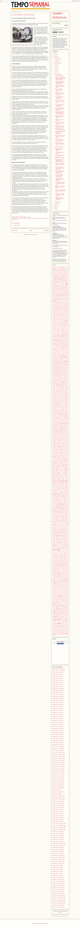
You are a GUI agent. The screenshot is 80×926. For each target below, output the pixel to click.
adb (53, 276)
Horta (54, 402)
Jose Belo (58, 423)
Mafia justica (62, 461)
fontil (59, 375)
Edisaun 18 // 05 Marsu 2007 (58, 879)
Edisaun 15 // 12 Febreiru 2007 (59, 881)
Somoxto (54, 571)
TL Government (60, 593)
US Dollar (65, 610)
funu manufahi (59, 385)
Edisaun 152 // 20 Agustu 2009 (59, 758)
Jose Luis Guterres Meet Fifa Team (58, 424)
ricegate (56, 557)
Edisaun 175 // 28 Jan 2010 (58, 716)
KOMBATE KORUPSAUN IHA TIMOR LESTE (60, 438)
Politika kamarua (65, 533)
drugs (67, 345)
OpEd (65, 505)
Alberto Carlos (65, 280)
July (56, 66)
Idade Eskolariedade (58, 407)
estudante (57, 361)
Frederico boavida (64, 382)
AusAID (60, 299)
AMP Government (28, 218)
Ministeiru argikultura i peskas (62, 478)
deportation (63, 329)
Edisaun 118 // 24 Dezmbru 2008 (59, 823)
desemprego (56, 330)
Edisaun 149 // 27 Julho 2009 (58, 764)
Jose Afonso (54, 423)
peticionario (66, 519)
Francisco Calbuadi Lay (64, 379)
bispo (53, 306)
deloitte (64, 328)
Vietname (54, 617)
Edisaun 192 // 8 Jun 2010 (58, 684)
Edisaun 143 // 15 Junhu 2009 (58, 774)
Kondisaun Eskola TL (58, 441)
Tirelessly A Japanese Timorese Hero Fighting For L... (60, 144)
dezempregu (54, 332)
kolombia (63, 437)
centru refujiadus (58, 313)
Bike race (61, 305)
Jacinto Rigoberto (56, 418)
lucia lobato (58, 458)
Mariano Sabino (65, 465)
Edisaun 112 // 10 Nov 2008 (58, 835)
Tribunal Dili (55, 603)
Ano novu (63, 291)
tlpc (63, 596)
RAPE (62, 549)
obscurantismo (55, 501)
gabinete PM (55, 387)
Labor (65, 448)
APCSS (54, 295)
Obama (67, 500)
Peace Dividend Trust (56, 516)
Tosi (55, 599)
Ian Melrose (63, 406)
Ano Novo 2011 (58, 291)
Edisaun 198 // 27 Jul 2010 (58, 672)
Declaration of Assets (57, 327)
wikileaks (54, 621)
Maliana (54, 463)
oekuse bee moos (60, 502)
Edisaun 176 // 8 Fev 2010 (58, 714)
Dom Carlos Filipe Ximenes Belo (61, 340)
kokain (59, 435)
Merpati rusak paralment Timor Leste (58, 475)
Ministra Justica (64, 482)
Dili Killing (57, 335)
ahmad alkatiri (59, 279)
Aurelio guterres (56, 299)
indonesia (62, 409)
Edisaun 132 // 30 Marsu (57, 793)
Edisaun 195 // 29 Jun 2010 (58, 678)
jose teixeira (60, 425)
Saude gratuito (55, 560)
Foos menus (64, 377)
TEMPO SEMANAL (60, 15)
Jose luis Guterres (64, 423)
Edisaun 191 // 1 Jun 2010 (58, 686)
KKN (53, 435)
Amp (65, 288)
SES (63, 568)
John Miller (66, 421)
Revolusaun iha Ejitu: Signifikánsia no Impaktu (59, 149)
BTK (67, 309)
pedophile (62, 516)
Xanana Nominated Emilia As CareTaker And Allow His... (60, 190)
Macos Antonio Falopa (60, 460)
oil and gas (59, 503)
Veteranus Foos (59, 613)
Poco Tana (60, 528)
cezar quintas (66, 313)
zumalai (55, 635)
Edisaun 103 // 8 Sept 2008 (58, 851)
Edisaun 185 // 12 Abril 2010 (58, 698)
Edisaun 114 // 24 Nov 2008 (58, 831)
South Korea (58, 571)
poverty (54, 537)
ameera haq (58, 286)
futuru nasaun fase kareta (61, 386)
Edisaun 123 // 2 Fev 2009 (58, 811)
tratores (58, 602)
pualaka (54, 546)
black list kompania (65, 306)
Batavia (60, 302)
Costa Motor (54, 322)
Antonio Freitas (55, 294)
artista (60, 297)
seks (67, 565)
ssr (61, 572)
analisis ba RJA (65, 289)
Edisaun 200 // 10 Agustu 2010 (59, 668)
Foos (60, 377)
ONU (62, 505)
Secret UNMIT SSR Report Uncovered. (59, 75)
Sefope (62, 563)
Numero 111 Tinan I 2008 (61, 499)
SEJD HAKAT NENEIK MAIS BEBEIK (60, 564)
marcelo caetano (65, 464)
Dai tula (56, 323)
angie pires (60, 290)
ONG (60, 505)
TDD (57, 581)
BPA (56, 309)
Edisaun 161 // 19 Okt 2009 (58, 740)
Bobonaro (66, 307)
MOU (58, 488)
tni (53, 598)
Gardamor (59, 387)
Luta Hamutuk (63, 459)
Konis (64, 442)
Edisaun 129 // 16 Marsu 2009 (59, 799)
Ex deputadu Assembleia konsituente (58, 364)
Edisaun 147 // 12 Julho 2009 (58, 768)
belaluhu (59, 304)
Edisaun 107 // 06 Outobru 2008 (59, 845)
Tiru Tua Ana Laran (63, 592)
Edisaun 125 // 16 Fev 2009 (58, 807)
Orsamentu (64, 506)
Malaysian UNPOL (65, 462)
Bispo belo (56, 306)
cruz (67, 322)
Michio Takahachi (55, 476)
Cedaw (67, 311)
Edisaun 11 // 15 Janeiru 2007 (58, 891)
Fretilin (54, 383)
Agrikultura (64, 278)
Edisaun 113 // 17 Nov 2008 (58, 833)
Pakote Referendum (64, 509)
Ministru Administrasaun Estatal (57, 483)
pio (56, 523)
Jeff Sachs (59, 419)
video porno (66, 616)
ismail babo (61, 417)
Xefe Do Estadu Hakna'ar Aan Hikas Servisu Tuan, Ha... (60, 93)
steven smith (64, 572)
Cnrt (60, 316)
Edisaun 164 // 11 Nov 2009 (58, 738)
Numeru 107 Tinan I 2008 (62, 500)
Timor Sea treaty (62, 589)
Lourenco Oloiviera (59, 457)
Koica (56, 435)
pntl (53, 528)
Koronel (54, 445)
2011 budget (61, 268)
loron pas (66, 456)
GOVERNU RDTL (59, 394)
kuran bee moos (63, 447)
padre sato (56, 509)
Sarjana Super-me (63, 559)
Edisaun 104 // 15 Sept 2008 (58, 849)
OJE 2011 (62, 504)
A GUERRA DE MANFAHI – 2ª (61, 269)
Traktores (54, 602)
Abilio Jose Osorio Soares (19, 218)
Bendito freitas (55, 305)
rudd (55, 558)
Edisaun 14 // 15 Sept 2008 (58, 883)
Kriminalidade (55, 446)
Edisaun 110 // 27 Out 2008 (58, 839)
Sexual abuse (66, 568)
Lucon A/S (62, 458)
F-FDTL (66, 364)
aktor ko (61, 280)
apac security (66, 294)
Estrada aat (63, 360)
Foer (62, 374)
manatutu (57, 463)
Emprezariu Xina (62, 358)
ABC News (64, 274)
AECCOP (60, 277)
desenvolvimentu (61, 330)
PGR (67, 520)
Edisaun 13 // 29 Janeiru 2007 (58, 887)
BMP (58, 307)
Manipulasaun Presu (62, 463)
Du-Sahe (54, 346)
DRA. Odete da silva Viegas (59, 345)
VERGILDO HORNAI (65, 612)
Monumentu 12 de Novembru (63, 486)
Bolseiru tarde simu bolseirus (63, 308)
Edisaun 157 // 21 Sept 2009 (58, 748)
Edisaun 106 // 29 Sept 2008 (58, 847)
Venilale (60, 612)
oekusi (65, 502)
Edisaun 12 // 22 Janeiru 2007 (58, 889)
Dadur (53, 323)
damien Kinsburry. (63, 323)
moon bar (62, 487)
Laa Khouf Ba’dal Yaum (59, 146)
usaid (64, 611)
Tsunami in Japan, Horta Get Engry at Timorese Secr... (60, 101)
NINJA (54, 496)
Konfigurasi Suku (60, 442)
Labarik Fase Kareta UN (60, 448)
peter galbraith (61, 519)
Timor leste (59, 587)
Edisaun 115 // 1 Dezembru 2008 (59, 829)
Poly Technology (65, 534)
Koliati (56, 437)
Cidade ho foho (55, 315)
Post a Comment (17, 225)
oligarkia (57, 505)
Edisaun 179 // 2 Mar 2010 (58, 708)
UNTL (65, 608)
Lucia (55, 458)
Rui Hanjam (63, 558)
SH (53, 569)
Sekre (53, 565)
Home (30, 230)
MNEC (61, 485)
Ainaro (65, 279)
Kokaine (62, 435)
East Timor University (62, 350)
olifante (54, 505)
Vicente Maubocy (61, 616)
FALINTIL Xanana (56, 367)
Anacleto (61, 289)
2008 (55, 208)
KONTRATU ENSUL (65, 444)
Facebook (63, 366)
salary (56, 559)
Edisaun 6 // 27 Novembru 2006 (59, 899)
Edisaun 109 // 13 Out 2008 (58, 841)
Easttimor (59, 351)
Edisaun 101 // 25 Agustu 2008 (59, 855)
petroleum (64, 520)
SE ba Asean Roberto (62, 560)
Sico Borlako (62, 569)
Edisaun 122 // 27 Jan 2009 (58, 813)
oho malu (55, 503)
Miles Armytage (61, 477)
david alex (64, 324)
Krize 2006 (62, 446)
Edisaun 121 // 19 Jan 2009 (58, 815)
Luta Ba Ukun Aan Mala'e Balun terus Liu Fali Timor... (60, 187)
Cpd (58, 322)
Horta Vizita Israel (56, 403)
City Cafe (63, 315)
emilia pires (65, 356)
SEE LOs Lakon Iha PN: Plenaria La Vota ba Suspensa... (59, 123)
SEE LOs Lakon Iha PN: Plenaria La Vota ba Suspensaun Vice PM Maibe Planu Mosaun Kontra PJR (60, 562)
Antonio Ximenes (60, 294)
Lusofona (58, 459)
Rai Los (60, 548)
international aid (61, 413)
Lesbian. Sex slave (56, 454)
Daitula (59, 323)
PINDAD (54, 523)
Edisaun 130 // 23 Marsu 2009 (59, 797)
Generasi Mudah (62, 388)
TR (60, 599)
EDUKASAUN (55, 352)
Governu (54, 394)
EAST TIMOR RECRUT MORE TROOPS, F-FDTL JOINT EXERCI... (60, 113)
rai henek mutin (56, 548)
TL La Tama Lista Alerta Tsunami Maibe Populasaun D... (59, 105)
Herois (54, 400)
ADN (57, 277)
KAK (53, 429)
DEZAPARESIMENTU (64, 331)
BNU (60, 307)
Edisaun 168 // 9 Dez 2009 (58, 730)
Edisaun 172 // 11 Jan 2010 (58, 722)
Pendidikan (66, 517)
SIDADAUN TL (59, 570)
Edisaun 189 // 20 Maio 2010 (58, 690)
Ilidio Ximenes (65, 407)
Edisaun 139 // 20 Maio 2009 (58, 781)
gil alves (13, 219)
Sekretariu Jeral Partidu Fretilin (60, 565)
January (56, 203)
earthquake (60, 346)
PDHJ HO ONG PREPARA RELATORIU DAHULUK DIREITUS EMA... (60, 78)
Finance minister (58, 373)
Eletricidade (62, 354)
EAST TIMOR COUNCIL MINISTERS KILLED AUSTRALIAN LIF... (59, 82)
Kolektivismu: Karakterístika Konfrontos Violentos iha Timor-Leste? (60, 436)
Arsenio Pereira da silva (59, 296)
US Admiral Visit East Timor (58, 610)
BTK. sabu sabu (56, 310)
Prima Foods (57, 541)
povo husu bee (58, 537)
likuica (57, 455)
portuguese (64, 535)
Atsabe (63, 298)
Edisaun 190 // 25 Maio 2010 (58, 688)
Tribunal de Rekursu (64, 602)
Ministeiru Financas (64, 479)
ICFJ (65, 406)
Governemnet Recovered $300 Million (62, 393)
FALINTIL (66, 366)
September (57, 63)
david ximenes (63, 326)
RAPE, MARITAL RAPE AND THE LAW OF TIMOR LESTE (59, 171)
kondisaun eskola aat (64, 440)
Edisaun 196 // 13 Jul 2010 (58, 676)
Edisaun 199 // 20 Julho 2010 (58, 670)
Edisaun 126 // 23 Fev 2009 (58, 805)
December (57, 58)
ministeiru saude (65, 480)
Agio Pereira (56, 278)
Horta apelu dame (58, 402)
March (56, 73)
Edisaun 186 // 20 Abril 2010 (58, 696)
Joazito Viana (58, 421)
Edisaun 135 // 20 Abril (57, 789)
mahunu (54, 462)
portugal (54, 535)
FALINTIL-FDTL (62, 367)
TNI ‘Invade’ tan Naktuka (58, 598)
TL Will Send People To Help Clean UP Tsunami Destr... (60, 86)
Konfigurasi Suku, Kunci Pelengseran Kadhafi (59, 126)
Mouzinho (60, 488)
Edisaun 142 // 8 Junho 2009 (58, 776)
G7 (67, 386)
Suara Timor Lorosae (57, 573)
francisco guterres (56, 380)
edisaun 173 (64, 351)
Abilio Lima (66, 275)
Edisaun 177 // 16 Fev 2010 (58, 712)
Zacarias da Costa (57, 634)
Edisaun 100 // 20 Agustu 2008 (59, 857)
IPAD (64, 416)
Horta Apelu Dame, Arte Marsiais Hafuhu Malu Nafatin (59, 194)
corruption (65, 321)
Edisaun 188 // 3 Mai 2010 (58, 692)
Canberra (64, 310)
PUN (60, 547)
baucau (63, 302)
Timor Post (58, 589)
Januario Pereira (62, 418)
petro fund (61, 520)
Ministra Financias (56, 482)
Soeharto (66, 570)
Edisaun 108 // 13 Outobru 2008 (59, 843)
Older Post (46, 230)
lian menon (61, 454)
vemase (57, 612)
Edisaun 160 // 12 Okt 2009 (58, 742)
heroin (67, 399)
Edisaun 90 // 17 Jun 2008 (58, 875)
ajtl (67, 279)
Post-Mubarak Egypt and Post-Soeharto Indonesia (60, 132)
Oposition (61, 506)
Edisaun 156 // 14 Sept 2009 (58, 750)
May (56, 69)
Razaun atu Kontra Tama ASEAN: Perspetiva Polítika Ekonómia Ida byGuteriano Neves (60, 550)
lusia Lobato (54, 459)
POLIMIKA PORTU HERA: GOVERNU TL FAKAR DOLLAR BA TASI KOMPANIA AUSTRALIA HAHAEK (60, 529)
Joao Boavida (57, 420)
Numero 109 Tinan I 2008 (61, 498)
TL (66, 592)
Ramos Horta (65, 548)
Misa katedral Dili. (56, 484)
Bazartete (66, 302)
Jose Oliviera (55, 425)
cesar (62, 313)
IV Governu (66, 417)
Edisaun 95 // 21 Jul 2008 (58, 867)
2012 (55, 54)
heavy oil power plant (62, 399)
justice (62, 428)
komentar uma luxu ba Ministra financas (59, 439)
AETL (65, 277)
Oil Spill (56, 504)
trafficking (64, 600)
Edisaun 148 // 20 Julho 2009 (58, 766)
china (60, 314)
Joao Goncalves (63, 420)
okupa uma (66, 504)
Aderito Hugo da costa (58, 276)
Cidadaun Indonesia (65, 314)
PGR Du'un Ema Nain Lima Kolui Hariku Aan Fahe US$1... (59, 168)
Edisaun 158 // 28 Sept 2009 (58, 746)
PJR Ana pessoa (63, 523)
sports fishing (57, 572)
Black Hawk (60, 306)
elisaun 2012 (66, 354)
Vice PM (64, 615)
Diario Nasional (60, 334)
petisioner (54, 520)
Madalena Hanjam (56, 461)
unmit (57, 608)
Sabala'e (66, 558)
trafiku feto (64, 601)
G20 (66, 386)
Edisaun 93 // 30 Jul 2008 (58, 871)
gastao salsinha (65, 387)
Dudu (57, 346)
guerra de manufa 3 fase (59, 397)
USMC (66, 611)
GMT (53, 393)
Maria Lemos (59, 465)
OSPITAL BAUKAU (61, 507)
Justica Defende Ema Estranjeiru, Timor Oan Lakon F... (60, 116)
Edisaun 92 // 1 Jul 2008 (57, 873)
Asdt (62, 297)
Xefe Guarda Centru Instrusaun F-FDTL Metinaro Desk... (59, 175)
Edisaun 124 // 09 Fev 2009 (58, 809)
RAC (53, 548)
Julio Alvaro (55, 427)
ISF (66, 416)
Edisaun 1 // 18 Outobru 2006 (58, 907)
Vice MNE (61, 615)
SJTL (63, 570)
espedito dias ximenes (64, 359)
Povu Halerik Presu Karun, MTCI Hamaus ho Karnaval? (59, 140)
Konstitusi (59, 444)
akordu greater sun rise (56, 280)
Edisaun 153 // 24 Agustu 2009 (59, 756)
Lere (67, 453)
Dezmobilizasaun (55, 334)
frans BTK (58, 382)
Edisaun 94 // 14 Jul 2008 (58, 869)
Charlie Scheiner (56, 314)
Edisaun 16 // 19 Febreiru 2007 (59, 877)
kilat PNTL (58, 434)
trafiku (67, 600)
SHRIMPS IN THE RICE (59, 157)
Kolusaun (66, 437)
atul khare (66, 298)
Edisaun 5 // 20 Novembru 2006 (59, 901)
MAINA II (56, 462)
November (57, 59)
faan (60, 366)
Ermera (57, 359)
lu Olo (63, 457)
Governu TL (65, 394)
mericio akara (55, 474)
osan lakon (54, 507)
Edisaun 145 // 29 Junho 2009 (58, 772)
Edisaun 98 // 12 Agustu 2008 (58, 861)
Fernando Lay (40, 218)
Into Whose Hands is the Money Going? (59, 155)
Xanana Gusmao (65, 623)
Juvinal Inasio (66, 428)
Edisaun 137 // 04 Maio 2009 (58, 785)
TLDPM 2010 (60, 596)
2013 (55, 53)
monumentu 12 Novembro (57, 487)
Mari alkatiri (54, 465)
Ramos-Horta (57, 549)
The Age (65, 586)
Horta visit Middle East (64, 402)
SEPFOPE (56, 566)
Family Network (34, 218)
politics (58, 532)
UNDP (57, 607)
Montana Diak (55, 486)
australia (55, 301)
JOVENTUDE (66, 426)
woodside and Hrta (56, 622)
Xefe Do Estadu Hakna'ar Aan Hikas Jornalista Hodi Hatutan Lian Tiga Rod (60, 630)
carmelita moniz (62, 311)
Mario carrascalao (56, 466)
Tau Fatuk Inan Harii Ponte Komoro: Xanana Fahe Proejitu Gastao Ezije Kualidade (60, 578)
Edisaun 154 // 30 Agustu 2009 (59, 754)
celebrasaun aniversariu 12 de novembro (59, 312)
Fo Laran (59, 374)
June (56, 68)
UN (59, 605)
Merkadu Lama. (60, 474)
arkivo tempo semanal (60, 295)
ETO (67, 363)
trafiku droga (55, 601)
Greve (54, 397)
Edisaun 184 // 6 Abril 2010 (58, 700)
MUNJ (67, 488)
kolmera (59, 437)
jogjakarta (62, 421)
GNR (55, 393)
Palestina (54, 510)
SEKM (67, 564)
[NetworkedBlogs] (60, 641)
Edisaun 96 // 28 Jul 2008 (58, 865)
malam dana (60, 462)
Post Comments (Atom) (33, 234)
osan (67, 506)
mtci (16, 219)
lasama (61, 449)
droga (65, 345)
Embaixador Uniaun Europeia (57, 355)
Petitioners (57, 520)
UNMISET (54, 608)
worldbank (54, 623)
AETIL (63, 277)
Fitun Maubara (45, 218)
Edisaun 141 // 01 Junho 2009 (58, 778)
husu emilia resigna (65, 404)
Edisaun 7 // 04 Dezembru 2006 (59, 897)
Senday (54, 566)
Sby (57, 560)
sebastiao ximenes (57, 561)
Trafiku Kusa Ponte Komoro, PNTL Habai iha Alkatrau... (59, 198)
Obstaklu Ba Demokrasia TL (63, 501)
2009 (55, 207)
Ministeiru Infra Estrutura (57, 480)
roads (59, 557)
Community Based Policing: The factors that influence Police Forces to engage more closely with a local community (60, 317)
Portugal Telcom (59, 535)
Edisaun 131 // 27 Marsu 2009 (59, 795)
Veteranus (54, 613)
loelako (65, 455)
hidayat (56, 400)
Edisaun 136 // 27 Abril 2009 (58, 787)
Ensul (54, 359)
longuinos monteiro (56, 456)
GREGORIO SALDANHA (64, 396)
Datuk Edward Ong (59, 324)
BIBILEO (58, 305)
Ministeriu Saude (56, 481)
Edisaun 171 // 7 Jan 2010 (58, 724)
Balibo (57, 302)
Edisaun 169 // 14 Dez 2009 (58, 728)
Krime (67, 445)
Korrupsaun (58, 445)
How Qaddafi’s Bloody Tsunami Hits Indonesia (60, 129)
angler (64, 290)
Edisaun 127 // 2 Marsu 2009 (58, 803)
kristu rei (58, 446)
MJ (66, 484)
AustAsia (64, 299)
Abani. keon (60, 274)
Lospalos (54, 457)
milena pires (55, 477)
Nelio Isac (54, 495)
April (56, 71)
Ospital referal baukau (62, 508)
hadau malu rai (57, 398)
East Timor (65, 346)
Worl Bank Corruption (64, 622)
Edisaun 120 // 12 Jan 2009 (58, 817)
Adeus (54, 277)
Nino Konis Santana (59, 496)
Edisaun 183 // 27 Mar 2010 (58, 702)
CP (57, 322)
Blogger (60, 912)
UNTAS (62, 608)
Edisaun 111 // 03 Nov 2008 (58, 837)
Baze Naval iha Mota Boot (57, 303)
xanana (59, 623)
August (56, 64)
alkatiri (66, 284)
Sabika (54, 559)
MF (67, 475)
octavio (54, 502)
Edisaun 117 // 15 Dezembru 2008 (59, 825)
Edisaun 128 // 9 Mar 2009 (58, 801)
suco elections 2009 (64, 573)
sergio (61, 568)
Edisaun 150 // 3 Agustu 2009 (58, 762)
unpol (60, 608)
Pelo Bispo (62, 517)
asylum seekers (59, 298)
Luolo (67, 458)
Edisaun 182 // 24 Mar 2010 (58, 704)
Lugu (65, 458)
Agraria (60, 278)
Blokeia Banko (55, 307)
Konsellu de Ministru (60, 443)
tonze (53, 599)
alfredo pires (55, 281)
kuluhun (65, 446)
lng (63, 455)
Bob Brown (62, 307)
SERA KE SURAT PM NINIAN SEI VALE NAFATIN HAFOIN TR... (60, 160)
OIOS (59, 504)
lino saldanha (60, 455)
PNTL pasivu (57, 528)
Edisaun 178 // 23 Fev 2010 (58, 710)
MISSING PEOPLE (62, 484)
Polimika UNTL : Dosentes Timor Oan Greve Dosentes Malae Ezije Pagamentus (60, 531)
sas (67, 559)
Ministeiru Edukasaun (56, 479)
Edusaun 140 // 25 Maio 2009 (58, 779)
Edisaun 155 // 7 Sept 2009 (58, 752)
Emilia (61, 356)
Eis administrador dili (59, 353)
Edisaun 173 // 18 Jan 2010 (58, 720)
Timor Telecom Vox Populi (60, 590)
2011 (55, 56)
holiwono (66, 401)
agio (53, 278)
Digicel (64, 334)
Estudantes (61, 361)
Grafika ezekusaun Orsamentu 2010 (59, 395)
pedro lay (66, 516)
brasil (58, 309)
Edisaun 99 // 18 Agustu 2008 (58, 859)
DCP (67, 326)
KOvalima (62, 445)
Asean (64, 297)
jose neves (66, 424)
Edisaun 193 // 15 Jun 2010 (58, 682)
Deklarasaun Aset (65, 327)
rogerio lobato (63, 557)
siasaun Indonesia (57, 569)
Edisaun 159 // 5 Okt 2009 (58, 744)
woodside (66, 621)
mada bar (66, 460)
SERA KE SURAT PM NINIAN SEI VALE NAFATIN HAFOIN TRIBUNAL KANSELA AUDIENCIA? (60, 567)
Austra (67, 299)
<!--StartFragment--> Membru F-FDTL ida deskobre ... (59, 179)
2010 (55, 205)
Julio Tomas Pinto (61, 427)
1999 (57, 268)
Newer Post (14, 230)
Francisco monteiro (58, 381)
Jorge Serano (62, 422)
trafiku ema (60, 601)
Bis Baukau (66, 305)
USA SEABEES (60, 611)
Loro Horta (62, 456)
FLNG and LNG (55, 374)
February (57, 201)
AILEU (63, 279)
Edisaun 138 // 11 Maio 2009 (58, 783)
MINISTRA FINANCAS (63, 481)
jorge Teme (66, 422)
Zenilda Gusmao (64, 634)
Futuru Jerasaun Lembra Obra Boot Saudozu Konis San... (60, 109)
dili (66, 334)
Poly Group (60, 534)
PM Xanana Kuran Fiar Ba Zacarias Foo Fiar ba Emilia (60, 136)
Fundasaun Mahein (60, 384)
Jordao (59, 422)
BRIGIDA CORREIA (63, 309)
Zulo (53, 635)
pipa (58, 523)
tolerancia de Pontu (65, 598)
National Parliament (56, 493)
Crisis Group (64, 322)
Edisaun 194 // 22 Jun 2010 (58, 680)
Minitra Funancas (65, 483)
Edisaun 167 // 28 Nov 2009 (58, 732)
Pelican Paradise (56, 517)
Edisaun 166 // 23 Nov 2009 (58, 734)
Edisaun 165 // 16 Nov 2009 (58, 736)
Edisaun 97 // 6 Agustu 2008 (58, 863)
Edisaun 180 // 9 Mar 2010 (58, 706)
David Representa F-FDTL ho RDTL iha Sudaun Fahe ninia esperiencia (60, 325)
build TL (61, 310)
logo (67, 455)
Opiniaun (57, 506)
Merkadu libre (66, 474)
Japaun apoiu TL (55, 419)
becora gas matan (65, 303)
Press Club (57, 540)
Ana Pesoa (58, 289)
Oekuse (56, 502)
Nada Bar (54, 489)
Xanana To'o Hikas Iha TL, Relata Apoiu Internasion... (59, 97)
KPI (65, 445)
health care (57, 399)
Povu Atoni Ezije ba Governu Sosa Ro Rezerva (59, 90)
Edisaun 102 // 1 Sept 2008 (58, 853)
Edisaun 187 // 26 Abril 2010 (58, 694)
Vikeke (58, 617)
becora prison (55, 304)
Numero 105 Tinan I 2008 (59, 497)
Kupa (60, 447)
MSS (63, 488)
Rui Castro (58, 558)
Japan (67, 418)
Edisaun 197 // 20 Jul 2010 (58, 674)
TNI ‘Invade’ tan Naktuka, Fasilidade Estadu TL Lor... (60, 164)
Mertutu (65, 475)
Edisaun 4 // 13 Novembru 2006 (59, 903)
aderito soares (65, 276)
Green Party (58, 396)
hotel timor (61, 403)
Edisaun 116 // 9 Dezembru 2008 (59, 827)
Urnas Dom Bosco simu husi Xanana (62, 609)
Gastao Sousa (55, 388)
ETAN (65, 363)
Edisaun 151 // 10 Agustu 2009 (59, 760)
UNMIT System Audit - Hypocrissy (59, 120)
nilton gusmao (65, 495)
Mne (58, 485)
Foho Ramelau (65, 374)
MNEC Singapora (65, 485)
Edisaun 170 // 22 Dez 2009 (58, 726)
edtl (67, 351)
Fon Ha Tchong (55, 375)
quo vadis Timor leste (64, 547)
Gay (58, 388)
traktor (67, 601)
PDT (67, 515)
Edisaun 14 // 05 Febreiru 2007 (59, 885)
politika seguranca (55, 534)
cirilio (59, 315)
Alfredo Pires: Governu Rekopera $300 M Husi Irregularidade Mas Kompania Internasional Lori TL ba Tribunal (60, 283)
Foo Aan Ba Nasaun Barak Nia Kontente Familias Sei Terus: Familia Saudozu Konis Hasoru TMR (60, 376)
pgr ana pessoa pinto (56, 521)
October (56, 61)
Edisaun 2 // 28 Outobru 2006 (58, 905)
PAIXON (59, 509)
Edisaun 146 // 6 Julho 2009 (58, 770)
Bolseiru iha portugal (56, 308)
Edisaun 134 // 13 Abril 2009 (58, 791)
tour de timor (58, 599)
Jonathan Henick (55, 422)
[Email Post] (29, 217)
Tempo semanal (61, 581)
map (60, 464)
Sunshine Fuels (61, 574)
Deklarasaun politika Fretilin (57, 328)
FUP (55, 386)
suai (67, 572)
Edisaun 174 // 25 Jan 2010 (58, 718)
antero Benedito (59, 292)
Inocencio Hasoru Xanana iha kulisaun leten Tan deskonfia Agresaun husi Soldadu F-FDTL (60, 412)
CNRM (57, 316)
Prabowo (64, 538)
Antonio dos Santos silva (63, 293)
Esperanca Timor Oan (57, 360)
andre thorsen (55, 290)
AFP (67, 277)
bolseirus (54, 309)
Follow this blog (60, 643)
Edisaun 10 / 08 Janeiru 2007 (58, 893)
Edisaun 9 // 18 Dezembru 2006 (59, 895)
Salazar (59, 559)
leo (65, 453)
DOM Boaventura (56, 339)
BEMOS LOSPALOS (64, 304)
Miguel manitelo (65, 476)
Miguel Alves (61, 476)
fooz (57, 378)
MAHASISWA (66, 461)
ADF (56, 277)
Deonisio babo (58, 329)
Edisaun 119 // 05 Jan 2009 (58, 821)
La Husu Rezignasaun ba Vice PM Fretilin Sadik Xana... (60, 183)
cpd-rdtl (61, 322)
